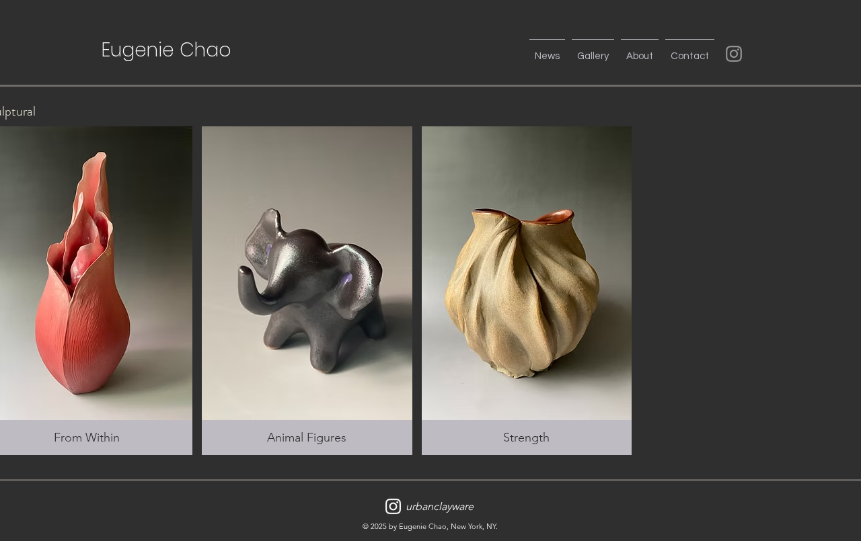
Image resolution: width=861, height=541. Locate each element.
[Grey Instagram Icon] (734, 54)
